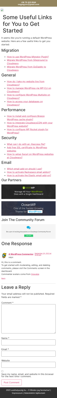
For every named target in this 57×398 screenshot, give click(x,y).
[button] (55, 9)
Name (5, 338)
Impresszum (17, 393)
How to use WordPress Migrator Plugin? (28, 56)
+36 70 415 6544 (28, 2)
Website (5, 360)
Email (5, 349)
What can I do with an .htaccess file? (26, 144)
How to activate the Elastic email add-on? (29, 175)
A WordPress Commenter (21, 254)
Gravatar (35, 274)
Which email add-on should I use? (24, 168)
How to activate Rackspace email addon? (28, 172)
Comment (7, 303)
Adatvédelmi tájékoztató (34, 393)
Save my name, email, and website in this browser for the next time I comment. (27, 375)
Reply (3, 278)
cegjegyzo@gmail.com (28, 4)
